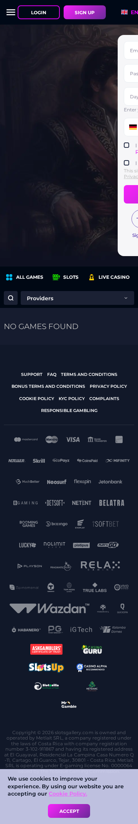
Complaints (104, 398)
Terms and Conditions (89, 374)
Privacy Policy (108, 386)
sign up (85, 12)
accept (69, 811)
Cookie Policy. (68, 793)
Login (38, 12)
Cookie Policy (36, 398)
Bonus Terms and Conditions (48, 386)
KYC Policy (72, 398)
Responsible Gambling (69, 410)
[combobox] (77, 298)
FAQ (51, 374)
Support (32, 374)
